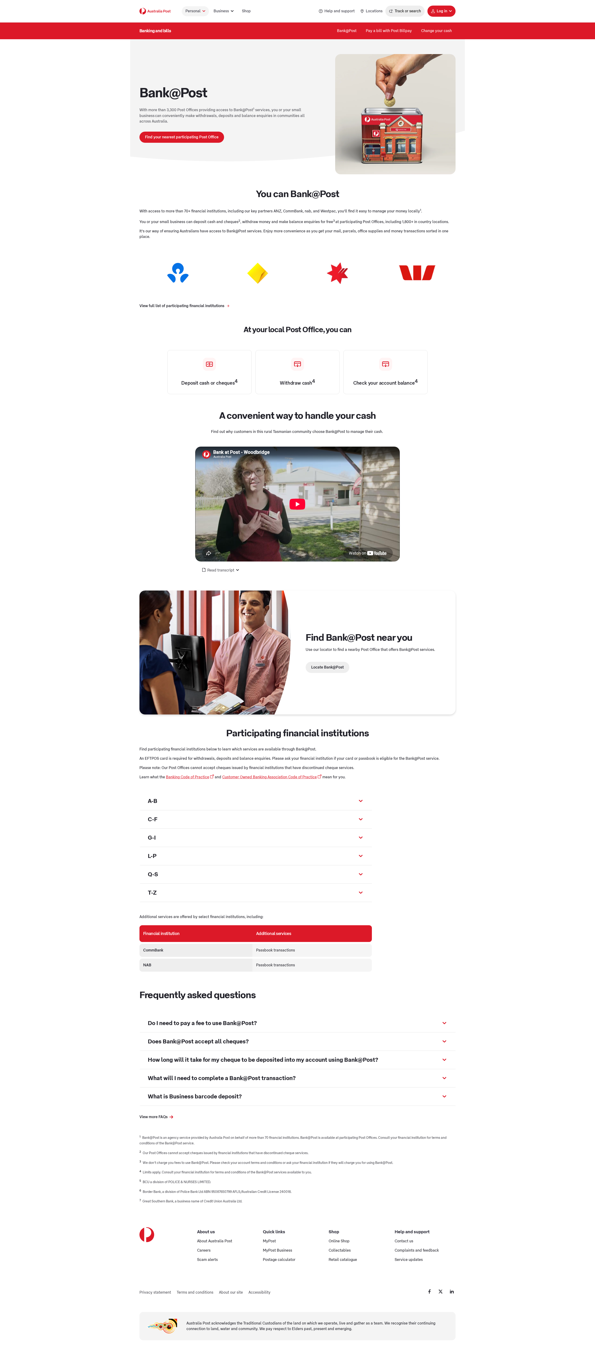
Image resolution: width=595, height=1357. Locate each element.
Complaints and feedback (417, 1250)
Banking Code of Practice (187, 777)
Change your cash (436, 31)
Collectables (340, 1250)
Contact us (404, 1241)
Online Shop (339, 1241)
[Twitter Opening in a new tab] (440, 1291)
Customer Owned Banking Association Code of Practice (269, 777)
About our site (231, 1292)
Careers (204, 1250)
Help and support (339, 11)
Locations (374, 11)
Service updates (409, 1260)
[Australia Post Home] (155, 11)
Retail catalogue (343, 1260)
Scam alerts (207, 1260)
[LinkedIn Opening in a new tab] (452, 1291)
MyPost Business (277, 1250)
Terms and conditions (195, 1292)
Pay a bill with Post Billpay (389, 31)
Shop (246, 11)
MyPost (269, 1241)
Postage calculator (279, 1260)
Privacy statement (155, 1292)
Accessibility (259, 1292)
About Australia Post (214, 1241)
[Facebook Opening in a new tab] (429, 1291)
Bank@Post (347, 31)
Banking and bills (155, 31)
